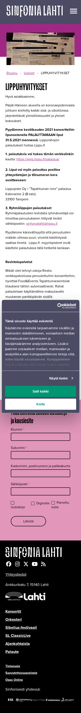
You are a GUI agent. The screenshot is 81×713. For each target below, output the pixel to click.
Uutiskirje (18, 507)
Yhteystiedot (15, 574)
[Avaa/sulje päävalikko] (73, 10)
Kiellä (40, 404)
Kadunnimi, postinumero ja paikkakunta (40, 465)
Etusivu (11, 72)
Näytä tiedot (58, 378)
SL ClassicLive (18, 635)
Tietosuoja (12, 666)
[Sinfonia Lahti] (40, 553)
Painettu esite (60, 505)
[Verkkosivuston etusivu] (34, 11)
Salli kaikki (41, 391)
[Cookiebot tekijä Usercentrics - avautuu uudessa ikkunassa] (57, 306)
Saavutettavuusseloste (21, 672)
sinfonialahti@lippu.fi (41, 223)
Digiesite (42, 503)
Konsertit (13, 611)
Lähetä (28, 521)
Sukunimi (19, 447)
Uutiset (29, 72)
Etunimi (17, 429)
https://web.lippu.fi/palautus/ (37, 159)
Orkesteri (13, 619)
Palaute (12, 651)
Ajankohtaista (17, 643)
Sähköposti (20, 484)
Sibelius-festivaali (21, 627)
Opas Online (14, 679)
